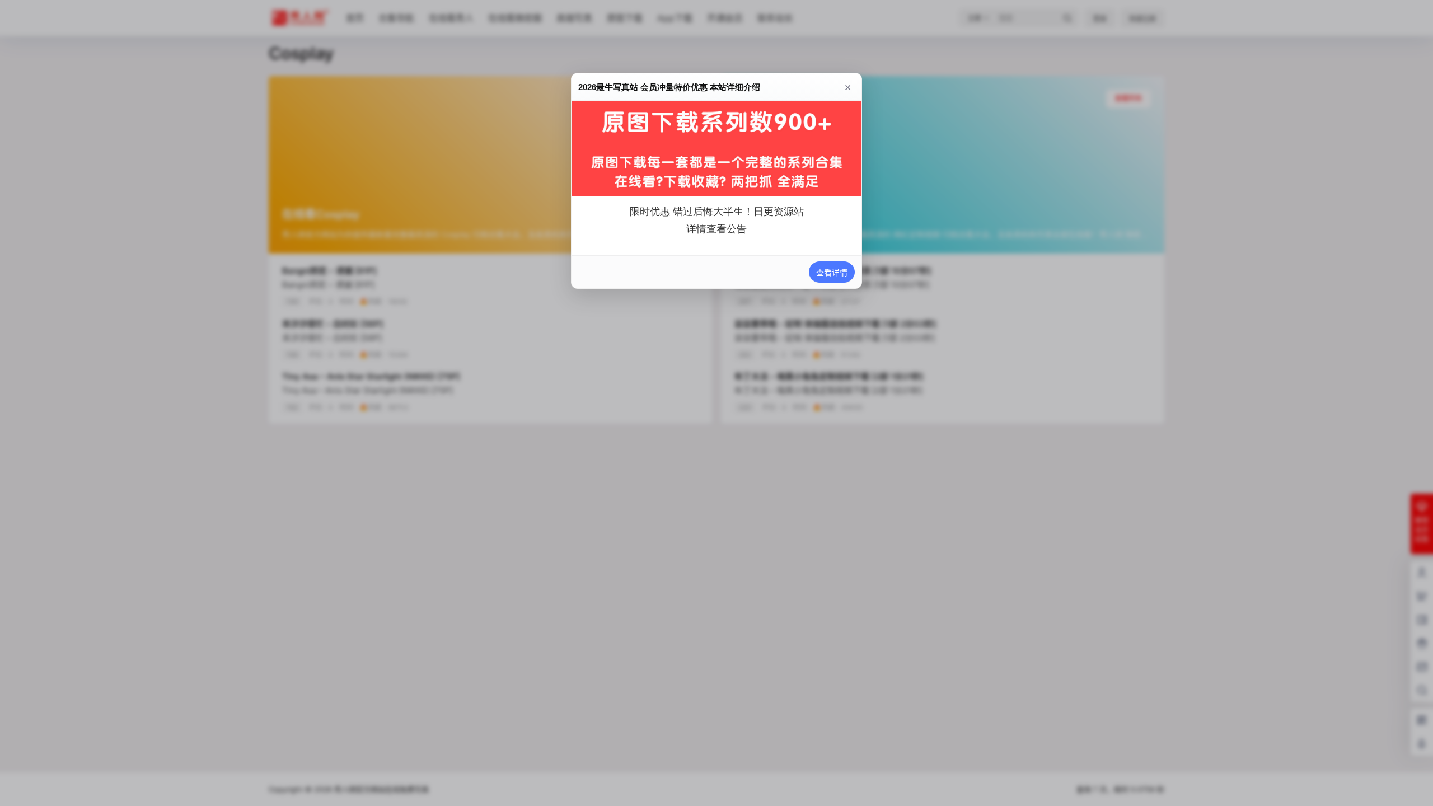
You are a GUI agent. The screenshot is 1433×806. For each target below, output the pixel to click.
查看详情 (831, 272)
